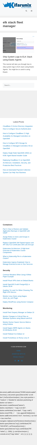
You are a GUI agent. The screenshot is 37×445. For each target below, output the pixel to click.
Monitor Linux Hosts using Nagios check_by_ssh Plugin (15, 297)
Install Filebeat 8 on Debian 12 (13, 334)
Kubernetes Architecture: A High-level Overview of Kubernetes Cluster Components (16, 250)
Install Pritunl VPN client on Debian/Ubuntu (18, 280)
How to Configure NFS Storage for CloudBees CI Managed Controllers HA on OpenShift (18, 145)
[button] (26, 11)
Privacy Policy (18, 357)
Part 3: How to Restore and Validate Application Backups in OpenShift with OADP (16, 231)
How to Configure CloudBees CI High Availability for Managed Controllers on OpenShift (16, 136)
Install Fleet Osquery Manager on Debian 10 (18, 312)
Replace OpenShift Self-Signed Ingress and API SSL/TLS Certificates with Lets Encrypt (18, 244)
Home (18, 350)
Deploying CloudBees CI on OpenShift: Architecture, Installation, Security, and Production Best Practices (16, 162)
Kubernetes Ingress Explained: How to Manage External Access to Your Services (18, 263)
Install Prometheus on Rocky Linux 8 (16, 338)
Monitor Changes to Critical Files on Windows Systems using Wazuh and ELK (17, 317)
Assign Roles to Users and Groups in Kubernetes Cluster (16, 238)
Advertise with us (18, 354)
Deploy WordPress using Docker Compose (18, 302)
